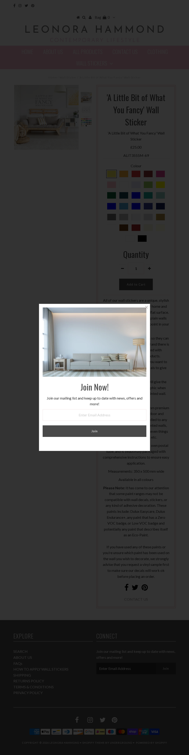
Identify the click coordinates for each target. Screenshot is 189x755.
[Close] (146, 307)
